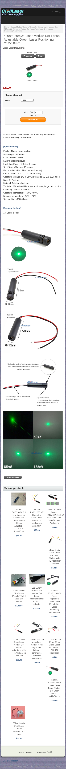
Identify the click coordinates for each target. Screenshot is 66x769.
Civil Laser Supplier (25, 766)
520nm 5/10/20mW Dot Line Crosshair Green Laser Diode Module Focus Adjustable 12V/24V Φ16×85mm (19, 520)
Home (6, 27)
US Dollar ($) (56, 12)
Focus (7, 100)
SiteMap (59, 766)
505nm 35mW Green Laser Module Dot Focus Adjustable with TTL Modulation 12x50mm (19, 647)
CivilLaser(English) (20, 6)
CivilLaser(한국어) (55, 6)
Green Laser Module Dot (48, 27)
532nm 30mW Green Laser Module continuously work (19, 728)
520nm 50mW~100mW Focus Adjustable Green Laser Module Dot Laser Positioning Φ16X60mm (54, 602)
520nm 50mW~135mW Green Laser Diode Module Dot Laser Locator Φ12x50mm (54, 688)
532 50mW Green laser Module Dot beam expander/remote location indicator (37, 596)
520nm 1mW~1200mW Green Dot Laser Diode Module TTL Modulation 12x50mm (36, 518)
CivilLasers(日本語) (38, 6)
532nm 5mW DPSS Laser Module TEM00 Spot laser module (19, 596)
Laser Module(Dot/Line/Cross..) (23, 27)
